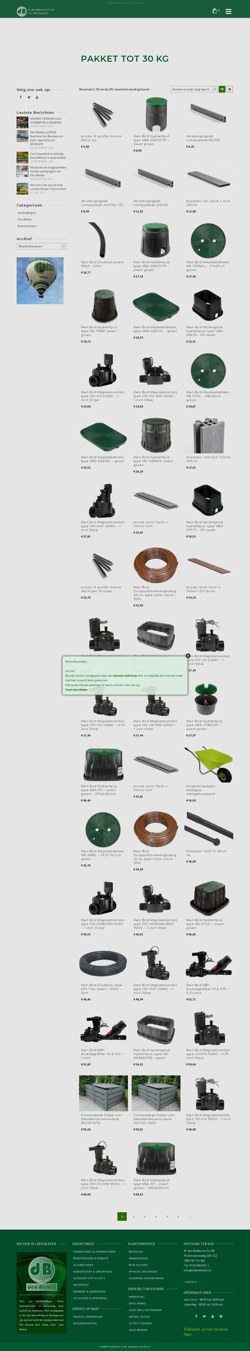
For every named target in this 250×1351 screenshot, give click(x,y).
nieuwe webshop (125, 675)
